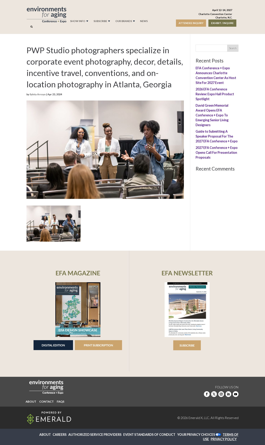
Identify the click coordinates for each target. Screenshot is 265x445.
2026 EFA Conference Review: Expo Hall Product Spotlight (215, 94)
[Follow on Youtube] (235, 394)
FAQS (60, 401)
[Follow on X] (214, 394)
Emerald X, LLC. (199, 418)
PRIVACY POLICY (224, 439)
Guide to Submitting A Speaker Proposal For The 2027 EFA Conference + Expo (217, 136)
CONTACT (46, 401)
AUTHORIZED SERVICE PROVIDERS (95, 435)
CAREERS (60, 435)
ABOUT (31, 401)
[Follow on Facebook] (207, 394)
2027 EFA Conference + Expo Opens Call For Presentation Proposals (217, 152)
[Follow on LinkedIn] (228, 394)
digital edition (53, 345)
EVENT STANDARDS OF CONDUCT (149, 435)
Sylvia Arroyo (38, 94)
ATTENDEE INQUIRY (191, 23)
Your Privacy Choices (196, 435)
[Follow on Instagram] (221, 394)
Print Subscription (98, 345)
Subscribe (187, 345)
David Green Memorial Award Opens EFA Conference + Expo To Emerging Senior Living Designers (212, 115)
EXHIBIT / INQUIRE (222, 23)
